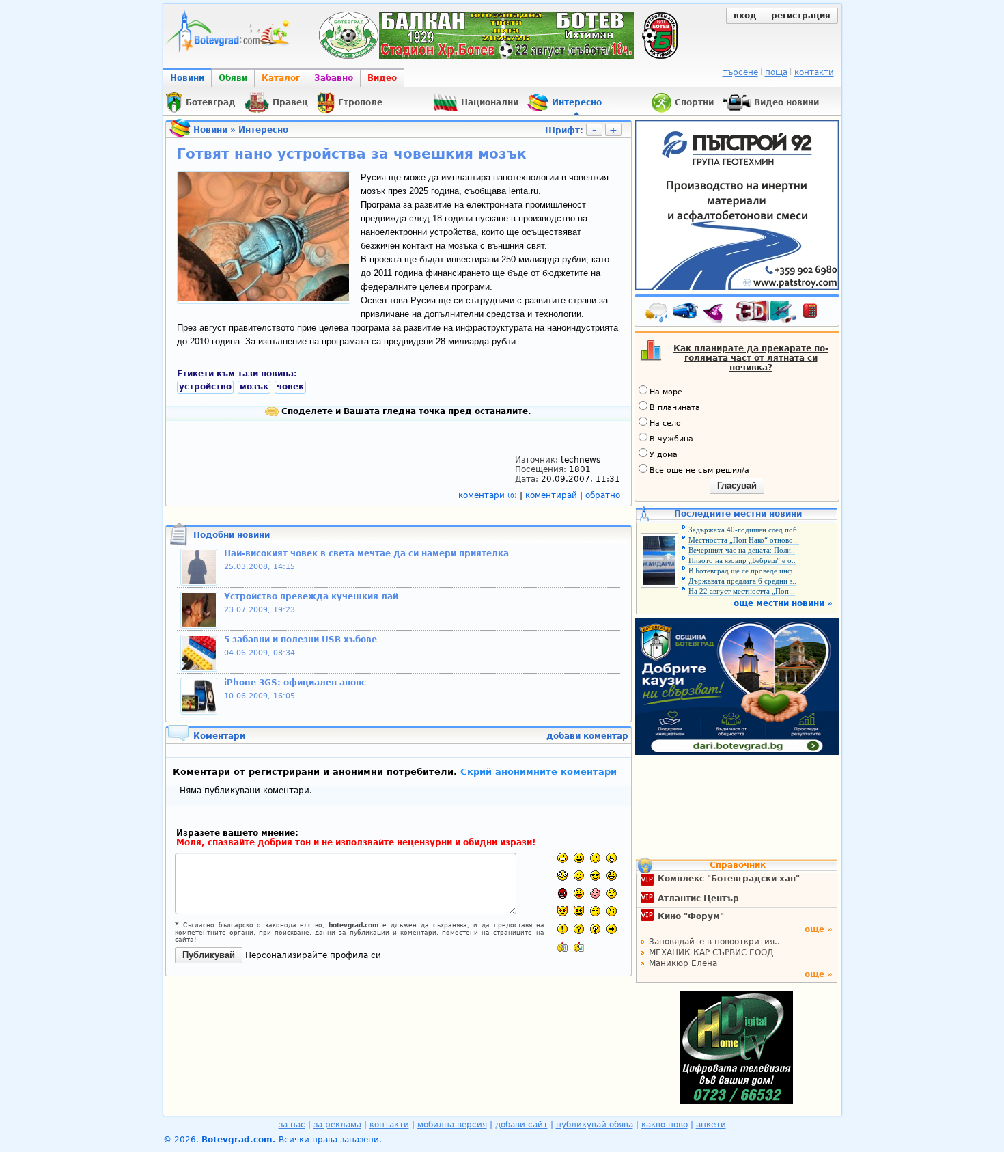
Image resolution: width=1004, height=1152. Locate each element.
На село (665, 423)
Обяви (233, 78)
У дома (664, 454)
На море (666, 391)
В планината (675, 407)
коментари (487, 495)
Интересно (263, 130)
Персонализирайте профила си (313, 955)
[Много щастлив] (562, 858)
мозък (254, 387)
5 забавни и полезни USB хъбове (300, 639)
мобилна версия (452, 1124)
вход (745, 15)
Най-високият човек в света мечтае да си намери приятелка (366, 553)
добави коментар (587, 736)
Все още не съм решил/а (699, 470)
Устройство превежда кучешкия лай (311, 596)
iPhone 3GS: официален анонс (295, 682)
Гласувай (737, 485)
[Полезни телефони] (817, 313)
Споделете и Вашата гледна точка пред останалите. (405, 411)
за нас (292, 1124)
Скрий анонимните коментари (538, 772)
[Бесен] (562, 893)
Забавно (333, 78)
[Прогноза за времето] (656, 313)
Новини (187, 78)
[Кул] (595, 875)
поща (776, 72)
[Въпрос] (579, 929)
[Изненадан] (611, 858)
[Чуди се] (595, 911)
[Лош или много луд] (562, 911)
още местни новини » (783, 603)
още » (819, 929)
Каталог (281, 78)
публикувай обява (594, 1124)
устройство (205, 387)
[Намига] (611, 911)
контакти (814, 72)
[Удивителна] (562, 929)
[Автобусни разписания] (686, 313)
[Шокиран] (562, 875)
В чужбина (671, 439)
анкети (711, 1124)
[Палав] (579, 911)
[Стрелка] (611, 929)
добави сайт (521, 1124)
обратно (602, 495)
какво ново (664, 1124)
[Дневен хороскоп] (716, 313)
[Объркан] (579, 875)
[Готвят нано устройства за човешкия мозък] (263, 298)
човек (290, 387)
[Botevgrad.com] (562, 947)
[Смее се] (611, 875)
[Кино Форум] (766, 312)
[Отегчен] (595, 893)
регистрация (801, 15)
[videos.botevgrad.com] (579, 947)
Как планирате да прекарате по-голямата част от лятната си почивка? (750, 358)
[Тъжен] (595, 858)
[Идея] (595, 929)
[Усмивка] (579, 858)
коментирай (552, 495)
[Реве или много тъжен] (611, 893)
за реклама (337, 1124)
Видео (382, 78)
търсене (740, 72)
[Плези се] (579, 893)
